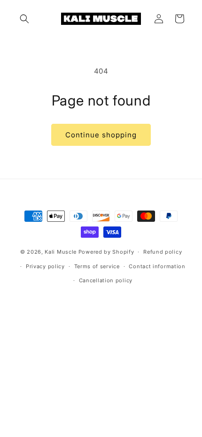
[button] (24, 18)
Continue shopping (101, 134)
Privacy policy (45, 266)
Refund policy (162, 252)
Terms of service (97, 266)
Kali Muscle (61, 252)
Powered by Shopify (106, 252)
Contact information (157, 266)
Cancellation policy (105, 280)
